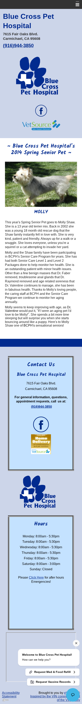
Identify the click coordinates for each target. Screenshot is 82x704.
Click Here (36, 577)
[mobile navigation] (75, 4)
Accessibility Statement (11, 694)
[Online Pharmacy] (41, 125)
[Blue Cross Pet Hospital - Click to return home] (41, 76)
